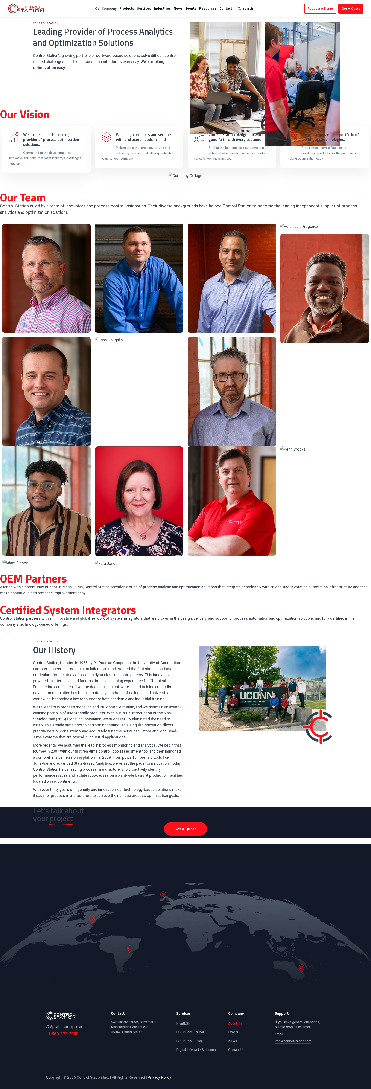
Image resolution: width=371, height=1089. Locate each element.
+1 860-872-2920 (62, 1033)
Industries (162, 8)
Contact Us (236, 1050)
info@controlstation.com (293, 1041)
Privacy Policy (159, 1077)
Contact (225, 8)
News (178, 8)
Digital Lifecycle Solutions (196, 1050)
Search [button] (247, 9)
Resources (208, 8)
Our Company (106, 8)
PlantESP (183, 1023)
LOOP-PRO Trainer (190, 1032)
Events (191, 8)
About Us (235, 1023)
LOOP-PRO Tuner (189, 1041)
